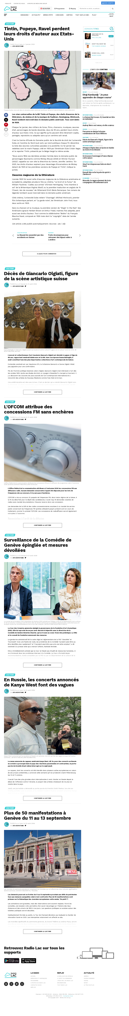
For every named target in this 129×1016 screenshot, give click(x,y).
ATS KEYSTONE (17, 46)
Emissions (24, 15)
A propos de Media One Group (37, 3)
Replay (73, 8)
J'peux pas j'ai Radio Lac (65, 980)
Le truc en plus (89, 985)
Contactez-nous (19, 3)
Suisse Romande (89, 978)
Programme (60, 8)
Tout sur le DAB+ (82, 15)
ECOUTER (46, 8)
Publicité (8, 3)
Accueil (33, 976)
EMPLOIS (33, 987)
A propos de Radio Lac (38, 983)
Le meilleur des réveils (65, 976)
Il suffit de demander (64, 978)
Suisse (86, 980)
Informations (61, 983)
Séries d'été (48, 15)
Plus (94, 15)
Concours (59, 15)
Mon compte (108, 3)
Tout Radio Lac (62, 985)
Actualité (36, 15)
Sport (86, 983)
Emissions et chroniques (39, 978)
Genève (86, 976)
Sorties (69, 15)
